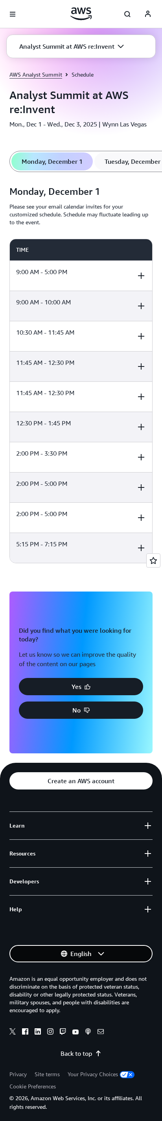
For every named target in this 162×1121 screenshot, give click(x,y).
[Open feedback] (153, 560)
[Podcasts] (88, 1032)
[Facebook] (25, 1032)
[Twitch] (63, 1032)
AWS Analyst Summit (35, 74)
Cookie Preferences (32, 1086)
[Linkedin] (38, 1032)
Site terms (47, 1074)
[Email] (101, 1032)
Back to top (76, 1053)
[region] (81, 401)
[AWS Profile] (148, 14)
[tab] (52, 161)
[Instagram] (50, 1032)
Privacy (18, 1074)
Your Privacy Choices (93, 1074)
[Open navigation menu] (12, 14)
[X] (12, 1032)
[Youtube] (75, 1032)
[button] (71, 46)
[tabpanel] (81, 372)
